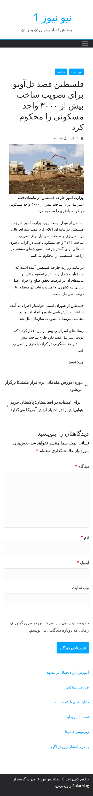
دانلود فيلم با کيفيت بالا (72, 701)
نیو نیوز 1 (52, 17)
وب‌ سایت (80, 587)
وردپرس (62, 785)
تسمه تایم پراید (77, 716)
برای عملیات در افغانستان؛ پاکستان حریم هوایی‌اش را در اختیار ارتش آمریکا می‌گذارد (46, 406)
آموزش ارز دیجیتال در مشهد (68, 672)
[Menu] (85, 44)
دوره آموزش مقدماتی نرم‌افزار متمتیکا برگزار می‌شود (44, 386)
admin (58, 138)
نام (85, 537)
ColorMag (80, 785)
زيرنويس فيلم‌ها (77, 731)
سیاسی (61, 72)
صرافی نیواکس (77, 687)
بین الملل (76, 72)
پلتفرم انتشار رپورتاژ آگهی (69, 746)
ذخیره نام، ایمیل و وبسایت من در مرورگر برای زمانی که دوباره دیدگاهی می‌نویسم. (49, 626)
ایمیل (83, 562)
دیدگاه (82, 466)
